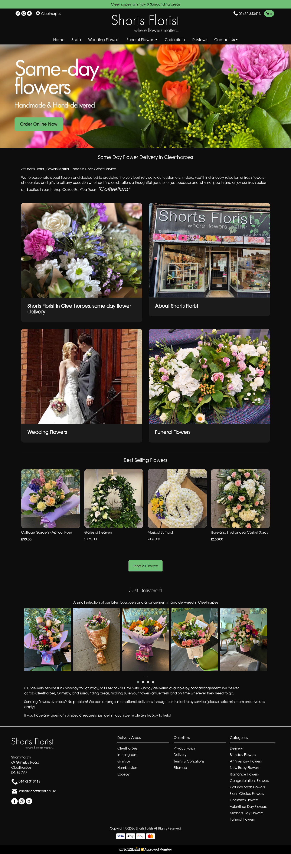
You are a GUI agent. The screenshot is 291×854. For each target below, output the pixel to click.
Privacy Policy (185, 748)
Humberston (127, 767)
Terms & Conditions (189, 761)
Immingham (127, 755)
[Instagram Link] (23, 13)
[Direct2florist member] (145, 849)
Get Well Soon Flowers (247, 787)
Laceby (123, 774)
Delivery (180, 755)
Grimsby (124, 761)
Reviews (199, 39)
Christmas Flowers (244, 800)
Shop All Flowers (145, 566)
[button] (137, 682)
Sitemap (180, 767)
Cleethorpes (127, 748)
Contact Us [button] (224, 39)
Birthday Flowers (243, 755)
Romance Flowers (244, 774)
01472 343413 (250, 13)
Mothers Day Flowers (246, 813)
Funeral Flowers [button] (140, 39)
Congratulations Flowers (249, 780)
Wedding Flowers (103, 39)
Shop (76, 39)
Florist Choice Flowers (247, 793)
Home (58, 39)
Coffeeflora (175, 39)
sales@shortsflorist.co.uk (37, 791)
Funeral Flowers (242, 819)
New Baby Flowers (244, 767)
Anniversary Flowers (246, 761)
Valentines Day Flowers (248, 806)
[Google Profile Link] (29, 13)
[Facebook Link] (18, 13)
